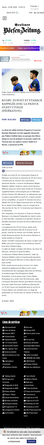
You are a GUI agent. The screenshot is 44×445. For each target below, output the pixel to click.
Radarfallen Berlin (33, 346)
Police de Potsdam (33, 391)
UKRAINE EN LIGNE (33, 358)
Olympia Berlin (10, 327)
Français (34, 6)
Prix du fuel (29, 340)
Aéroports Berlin (11, 404)
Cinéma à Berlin (10, 352)
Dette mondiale (32, 355)
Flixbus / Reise (10, 394)
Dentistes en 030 (32, 404)
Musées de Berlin (11, 401)
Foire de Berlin (9, 330)
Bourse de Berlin (32, 343)
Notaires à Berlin (10, 367)
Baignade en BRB (11, 388)
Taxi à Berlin (30, 376)
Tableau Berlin (10, 376)
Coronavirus (30, 394)
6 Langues (35, 9)
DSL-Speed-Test (10, 349)
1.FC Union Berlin (10, 343)
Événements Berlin (11, 398)
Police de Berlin (32, 388)
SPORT (4, 119)
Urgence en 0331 (32, 401)
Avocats (29, 327)
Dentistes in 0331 (32, 407)
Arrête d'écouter (25, 163)
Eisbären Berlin (10, 340)
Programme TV (11, 407)
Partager (26, 120)
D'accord (31, 441)
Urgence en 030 (32, 398)
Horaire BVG (30, 330)
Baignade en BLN (11, 385)
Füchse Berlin (9, 337)
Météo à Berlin (31, 379)
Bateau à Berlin (32, 364)
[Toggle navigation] (4, 18)
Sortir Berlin (9, 413)
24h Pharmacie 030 (33, 410)
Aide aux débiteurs (33, 367)
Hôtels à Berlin (9, 391)
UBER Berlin (30, 361)
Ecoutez (8, 163)
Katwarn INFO (9, 333)
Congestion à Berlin (11, 410)
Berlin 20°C (11, 13)
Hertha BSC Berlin (11, 346)
